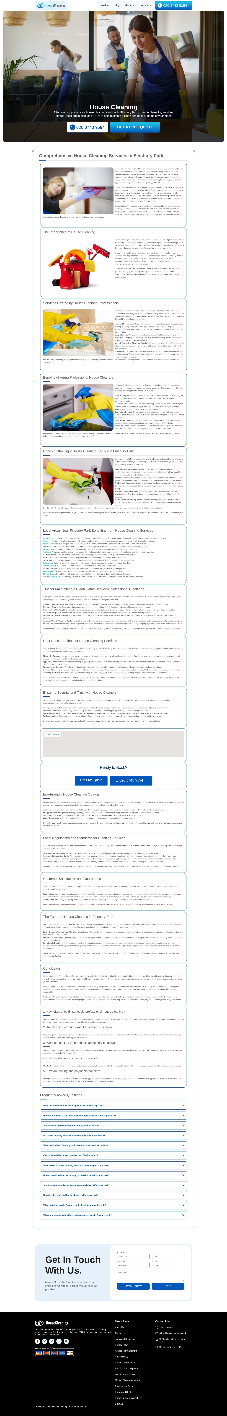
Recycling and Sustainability (128, 1398)
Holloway (53, 577)
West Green (48, 571)
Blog (117, 5)
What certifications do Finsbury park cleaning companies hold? (74, 1205)
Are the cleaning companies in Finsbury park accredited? (71, 1125)
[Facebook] (37, 1341)
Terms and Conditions (125, 1339)
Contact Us (145, 5)
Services (104, 5)
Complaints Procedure (125, 1363)
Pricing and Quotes (124, 1392)
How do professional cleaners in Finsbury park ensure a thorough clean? (79, 1115)
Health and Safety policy (126, 1368)
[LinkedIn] (59, 1341)
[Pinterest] (66, 1341)
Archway (47, 552)
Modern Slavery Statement (127, 1380)
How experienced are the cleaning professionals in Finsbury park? (76, 1175)
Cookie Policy (121, 1357)
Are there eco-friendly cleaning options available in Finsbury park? (76, 1185)
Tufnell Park (48, 566)
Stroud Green (49, 574)
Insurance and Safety (125, 1374)
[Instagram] (51, 1341)
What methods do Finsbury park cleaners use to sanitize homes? (75, 1145)
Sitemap (119, 1404)
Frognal (46, 549)
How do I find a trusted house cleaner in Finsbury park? (71, 1195)
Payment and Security (125, 1386)
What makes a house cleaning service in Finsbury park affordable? (76, 1165)
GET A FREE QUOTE (135, 127)
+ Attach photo (133, 1286)
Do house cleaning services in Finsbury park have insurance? (74, 1135)
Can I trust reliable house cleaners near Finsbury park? (70, 1155)
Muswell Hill (48, 544)
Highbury (47, 538)
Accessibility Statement (126, 1351)
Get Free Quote (91, 780)
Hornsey (47, 541)
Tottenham (48, 563)
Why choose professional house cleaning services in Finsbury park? (77, 1215)
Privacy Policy (121, 1345)
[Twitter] (44, 1341)
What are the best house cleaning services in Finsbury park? (73, 1105)
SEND (168, 1286)
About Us (129, 5)
